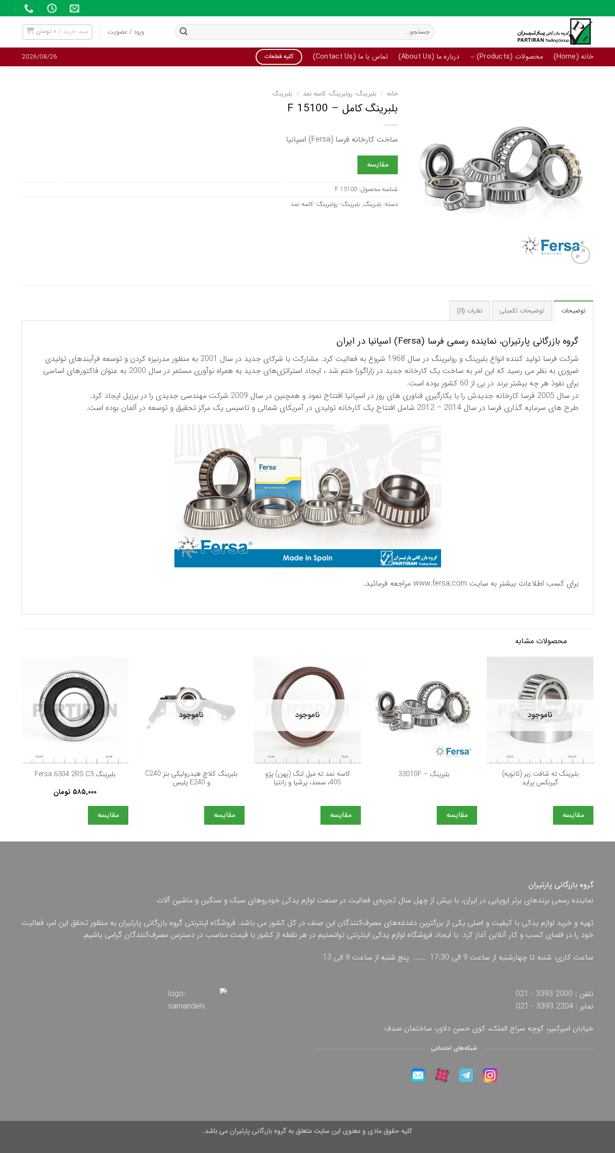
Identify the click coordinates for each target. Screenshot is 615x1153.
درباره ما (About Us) (429, 56)
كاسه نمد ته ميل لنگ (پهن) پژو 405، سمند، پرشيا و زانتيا (307, 779)
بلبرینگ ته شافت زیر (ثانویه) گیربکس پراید (540, 779)
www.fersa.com (440, 583)
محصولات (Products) (509, 56)
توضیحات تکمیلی (522, 311)
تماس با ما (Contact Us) (350, 56)
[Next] (22, 748)
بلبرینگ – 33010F (423, 775)
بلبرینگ (282, 94)
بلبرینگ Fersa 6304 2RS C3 (75, 775)
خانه (392, 94)
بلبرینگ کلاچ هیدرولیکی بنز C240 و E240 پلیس (191, 779)
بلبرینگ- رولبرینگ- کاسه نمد (340, 94)
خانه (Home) (573, 56)
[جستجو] (183, 32)
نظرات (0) (469, 311)
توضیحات (573, 311)
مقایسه (378, 164)
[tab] (573, 310)
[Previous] (593, 748)
